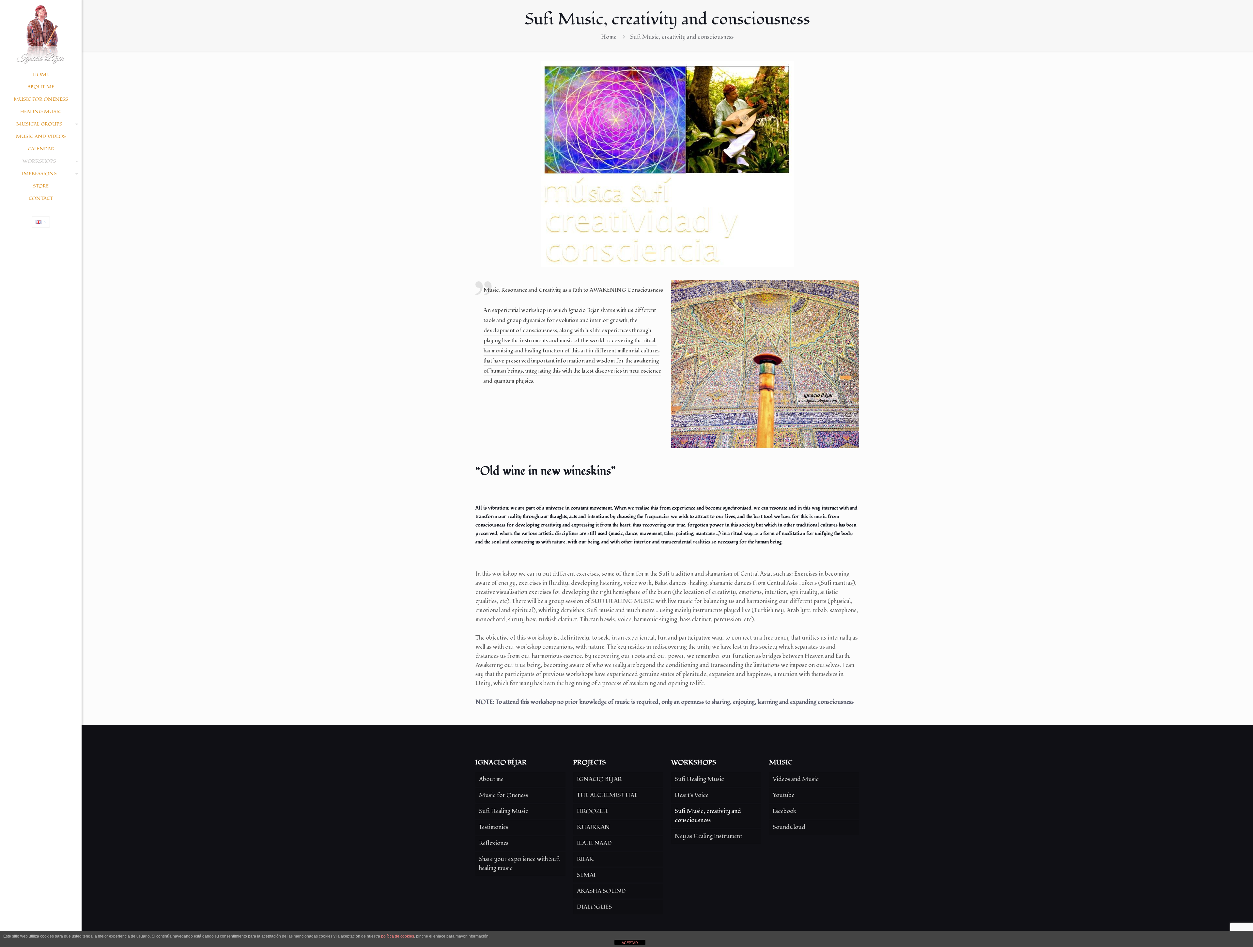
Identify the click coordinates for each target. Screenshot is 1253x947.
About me (491, 779)
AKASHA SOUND (601, 891)
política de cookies (397, 936)
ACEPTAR (630, 943)
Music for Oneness (503, 795)
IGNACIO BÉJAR (599, 779)
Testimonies (493, 827)
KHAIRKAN (593, 827)
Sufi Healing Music (503, 811)
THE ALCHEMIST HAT (607, 795)
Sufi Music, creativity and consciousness (708, 815)
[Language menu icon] (41, 222)
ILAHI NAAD (594, 843)
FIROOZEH (592, 811)
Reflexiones (493, 843)
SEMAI (586, 875)
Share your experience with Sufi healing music (519, 863)
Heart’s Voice (691, 795)
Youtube (783, 795)
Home (608, 37)
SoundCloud (789, 827)
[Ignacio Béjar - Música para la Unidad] (41, 34)
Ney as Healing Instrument (708, 836)
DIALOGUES (594, 907)
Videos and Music (796, 779)
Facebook (784, 811)
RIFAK (585, 859)
